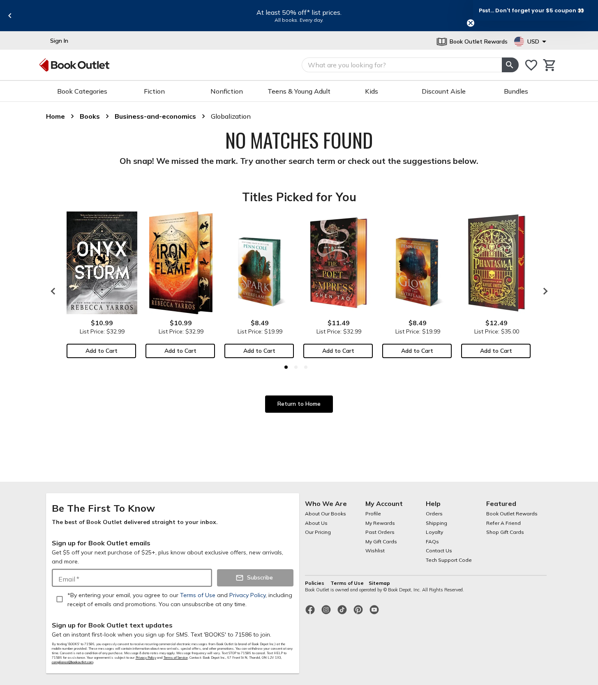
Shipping (436, 523)
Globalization (231, 116)
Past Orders (380, 532)
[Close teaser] (470, 23)
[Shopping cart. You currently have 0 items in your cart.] (549, 65)
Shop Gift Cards (505, 532)
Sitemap (379, 583)
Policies (315, 583)
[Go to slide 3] (305, 367)
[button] (531, 10)
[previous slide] (10, 15)
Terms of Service (176, 657)
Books (90, 116)
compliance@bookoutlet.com (72, 662)
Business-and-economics (155, 116)
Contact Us (439, 550)
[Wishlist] (531, 65)
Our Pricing (318, 532)
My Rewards (380, 523)
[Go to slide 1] (286, 367)
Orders (434, 513)
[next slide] (543, 291)
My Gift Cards (381, 541)
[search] (510, 64)
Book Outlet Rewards (512, 513)
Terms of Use (347, 583)
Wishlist (375, 550)
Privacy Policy (146, 657)
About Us (316, 523)
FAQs (432, 541)
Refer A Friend (503, 523)
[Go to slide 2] (296, 367)
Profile (373, 513)
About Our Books (325, 513)
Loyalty (434, 532)
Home (55, 116)
